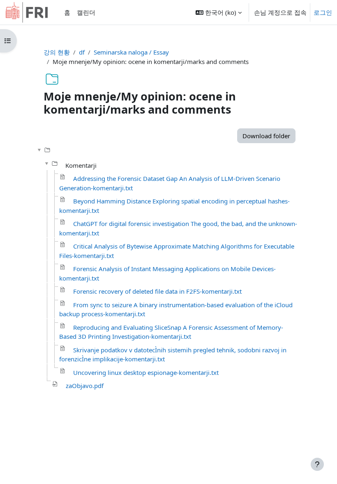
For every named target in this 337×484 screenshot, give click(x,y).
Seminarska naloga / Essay (131, 52)
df (82, 52)
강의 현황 (57, 52)
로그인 (323, 12)
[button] (218, 12)
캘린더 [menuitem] (86, 12)
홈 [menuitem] (67, 12)
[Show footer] (317, 464)
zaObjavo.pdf (85, 385)
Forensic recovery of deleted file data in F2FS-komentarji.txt (157, 291)
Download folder (266, 136)
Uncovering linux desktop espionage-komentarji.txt (146, 372)
